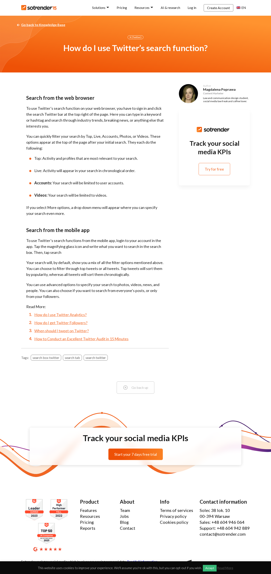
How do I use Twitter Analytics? (60, 314)
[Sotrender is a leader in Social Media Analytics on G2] (35, 510)
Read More (225, 568)
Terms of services (176, 510)
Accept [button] (209, 568)
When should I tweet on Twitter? (61, 330)
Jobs (124, 516)
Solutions (98, 8)
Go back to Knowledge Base (43, 25)
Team (125, 510)
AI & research (170, 8)
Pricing (122, 8)
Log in (192, 8)
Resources (141, 8)
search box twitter (46, 358)
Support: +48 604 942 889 (225, 528)
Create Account (218, 8)
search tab (72, 358)
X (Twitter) (135, 37)
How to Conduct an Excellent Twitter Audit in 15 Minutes (81, 338)
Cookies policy (174, 522)
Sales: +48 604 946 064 (222, 522)
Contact (127, 528)
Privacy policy (173, 516)
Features (88, 510)
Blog (124, 522)
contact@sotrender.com (223, 533)
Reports (87, 528)
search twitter (96, 358)
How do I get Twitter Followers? (60, 322)
